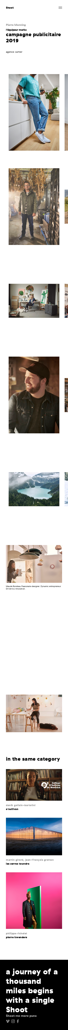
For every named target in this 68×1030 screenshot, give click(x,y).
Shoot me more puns (21, 1016)
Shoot (10, 7)
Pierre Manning (16, 25)
